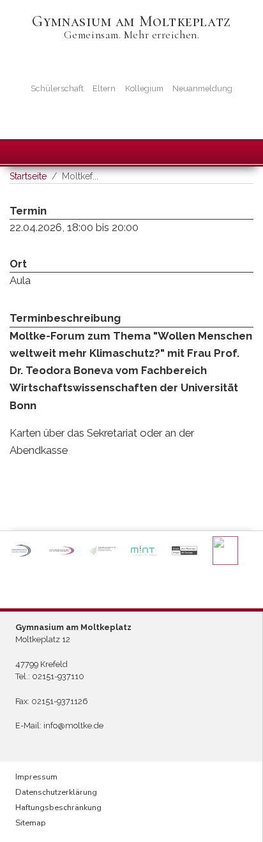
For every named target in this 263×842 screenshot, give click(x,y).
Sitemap (30, 823)
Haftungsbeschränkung (58, 807)
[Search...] (242, 151)
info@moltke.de (73, 725)
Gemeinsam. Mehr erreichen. (132, 34)
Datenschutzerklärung (56, 792)
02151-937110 (58, 676)
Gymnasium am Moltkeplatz (131, 21)
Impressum (36, 777)
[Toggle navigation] (13, 151)
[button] (21, 550)
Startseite (28, 176)
